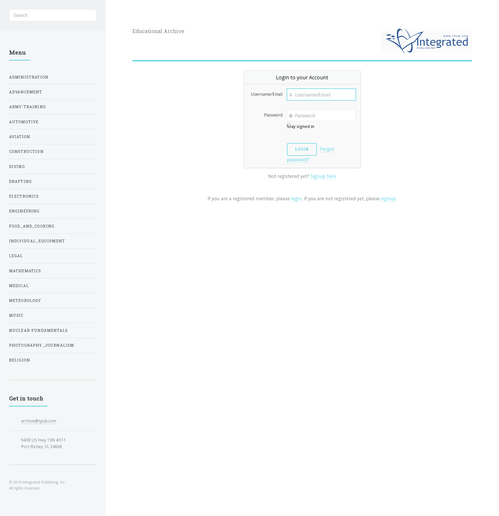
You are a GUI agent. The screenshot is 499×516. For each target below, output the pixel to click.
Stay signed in (300, 126)
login (296, 198)
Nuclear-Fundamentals (38, 330)
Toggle (118, 15)
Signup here (323, 176)
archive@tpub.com (38, 421)
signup (388, 198)
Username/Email (267, 94)
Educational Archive (158, 31)
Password (273, 115)
